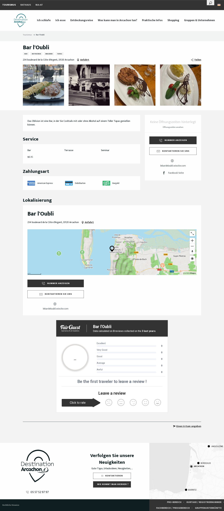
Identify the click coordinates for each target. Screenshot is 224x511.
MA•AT (39, 5)
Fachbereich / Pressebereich (173, 508)
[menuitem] (21, 20)
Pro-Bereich (174, 502)
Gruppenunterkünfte (208, 508)
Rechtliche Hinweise (10, 505)
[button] (210, 2)
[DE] (219, 4)
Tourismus (9, 5)
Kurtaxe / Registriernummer (204, 502)
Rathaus (25, 5)
